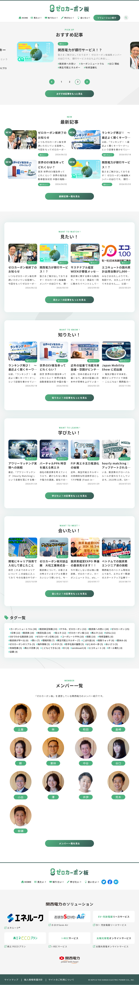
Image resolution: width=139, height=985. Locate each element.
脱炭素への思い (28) (99, 629)
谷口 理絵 (114, 63)
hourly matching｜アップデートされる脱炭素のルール (116, 467)
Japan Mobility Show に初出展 (113, 367)
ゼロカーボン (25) (120, 629)
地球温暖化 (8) (106, 636)
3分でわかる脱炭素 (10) (21, 636)
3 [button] (77, 82)
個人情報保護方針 (33, 979)
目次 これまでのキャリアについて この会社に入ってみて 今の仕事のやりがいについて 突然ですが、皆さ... (21, 578)
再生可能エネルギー (69, 67)
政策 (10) (90, 636)
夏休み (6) (122, 640)
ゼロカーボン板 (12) (79, 633)
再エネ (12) (97, 633)
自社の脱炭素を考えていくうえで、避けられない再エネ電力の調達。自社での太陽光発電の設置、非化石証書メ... (54, 480)
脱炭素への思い (67, 63)
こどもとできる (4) (51, 648)
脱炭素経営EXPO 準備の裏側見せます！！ (85, 563)
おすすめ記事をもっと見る (69, 93)
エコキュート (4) (97, 648)
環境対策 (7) (48, 640)
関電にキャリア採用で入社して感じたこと (22, 563)
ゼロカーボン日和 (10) (48, 636)
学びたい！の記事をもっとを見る (69, 495)
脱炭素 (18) (28, 633)
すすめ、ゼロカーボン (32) (73, 629)
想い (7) (36, 640)
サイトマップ (11, 979)
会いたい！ (85, 17)
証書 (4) (14, 651)
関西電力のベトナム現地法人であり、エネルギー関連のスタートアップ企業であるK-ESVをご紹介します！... (116, 578)
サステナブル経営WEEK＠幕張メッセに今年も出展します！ (85, 272)
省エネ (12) (60, 633)
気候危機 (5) (16, 648)
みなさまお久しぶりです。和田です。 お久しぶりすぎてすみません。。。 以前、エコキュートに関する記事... (116, 284)
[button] (52, 82)
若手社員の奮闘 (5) (74, 644)
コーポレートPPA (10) (73, 636)
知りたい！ (53, 17)
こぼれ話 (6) (89, 640)
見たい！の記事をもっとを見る (69, 299)
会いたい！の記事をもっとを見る (69, 593)
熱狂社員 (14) (44, 633)
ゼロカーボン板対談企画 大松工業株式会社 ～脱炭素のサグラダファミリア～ (55, 568)
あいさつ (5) (112, 644)
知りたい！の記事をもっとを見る (69, 397)
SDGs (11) (110, 633)
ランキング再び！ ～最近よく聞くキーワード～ (116, 137)
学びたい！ (69, 17)
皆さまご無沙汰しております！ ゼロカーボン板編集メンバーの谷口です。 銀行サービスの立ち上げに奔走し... (90, 56)
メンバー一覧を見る (69, 843)
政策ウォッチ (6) (106, 640)
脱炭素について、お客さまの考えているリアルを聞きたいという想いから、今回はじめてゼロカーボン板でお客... (54, 578)
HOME (25, 17)
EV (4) (66, 648)
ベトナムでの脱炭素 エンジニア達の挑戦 (116, 563)
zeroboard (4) (79, 648)
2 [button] (69, 82)
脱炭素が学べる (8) (19, 640)
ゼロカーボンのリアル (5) (22, 644)
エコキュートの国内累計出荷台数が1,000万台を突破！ (116, 272)
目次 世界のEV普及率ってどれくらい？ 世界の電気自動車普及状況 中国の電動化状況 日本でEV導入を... (53, 382)
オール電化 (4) (115, 648)
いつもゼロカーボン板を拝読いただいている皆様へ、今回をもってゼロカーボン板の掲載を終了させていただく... (52, 149)
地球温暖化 (91, 67)
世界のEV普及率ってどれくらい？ (53, 367)
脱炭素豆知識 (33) (48, 629)
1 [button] (61, 82)
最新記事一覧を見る (69, 196)
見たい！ (38, 17)
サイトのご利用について (61, 979)
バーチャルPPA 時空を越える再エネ (53, 465)
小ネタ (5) (57, 644)
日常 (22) (15, 633)
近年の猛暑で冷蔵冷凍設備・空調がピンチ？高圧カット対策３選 (85, 369)
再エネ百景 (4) (32, 648)
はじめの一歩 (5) (94, 644)
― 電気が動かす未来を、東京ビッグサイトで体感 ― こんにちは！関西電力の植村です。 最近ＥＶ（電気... (116, 382)
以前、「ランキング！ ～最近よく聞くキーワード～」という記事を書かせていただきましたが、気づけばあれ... (116, 149)
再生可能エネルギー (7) (68, 640)
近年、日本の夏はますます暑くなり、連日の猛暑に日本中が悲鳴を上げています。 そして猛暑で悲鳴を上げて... (85, 382)
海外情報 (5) (44, 644)
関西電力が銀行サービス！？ (80, 49)
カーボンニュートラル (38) (23, 629)
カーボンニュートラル (92, 63)
